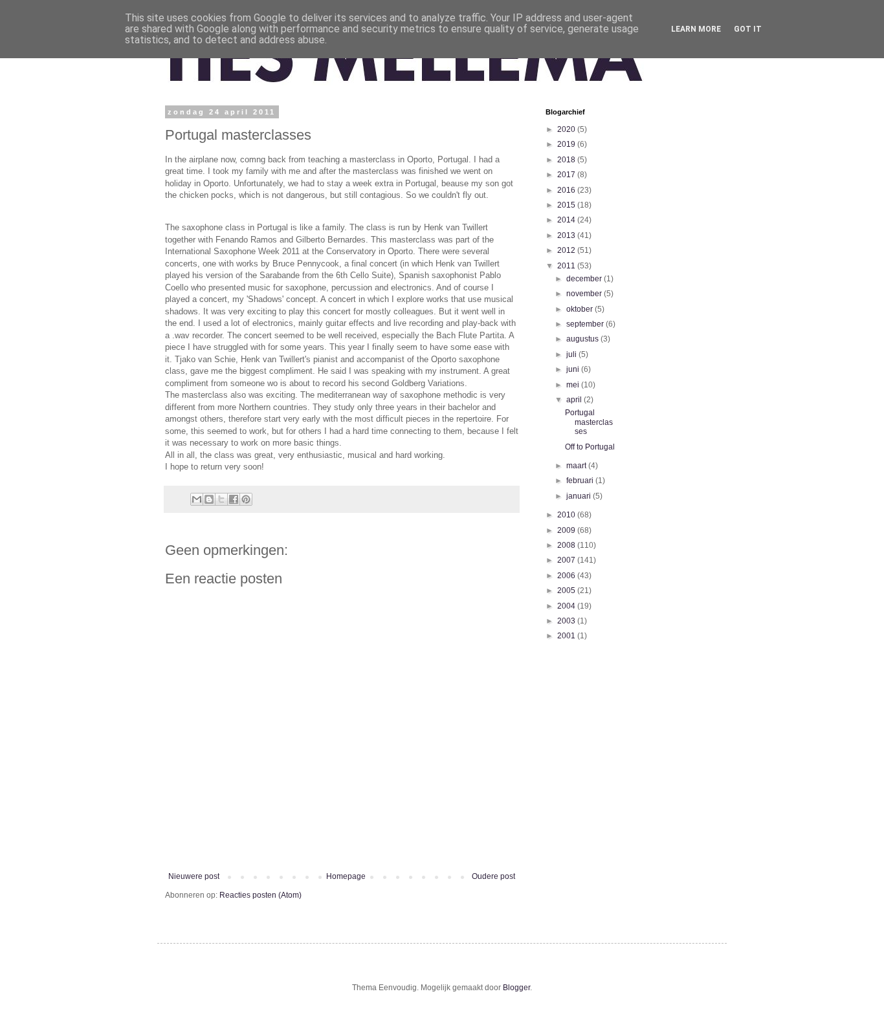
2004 (567, 606)
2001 (567, 635)
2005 (567, 590)
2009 (567, 530)
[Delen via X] (221, 499)
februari (580, 480)
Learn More (696, 29)
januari (579, 496)
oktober (580, 309)
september (586, 324)
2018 (567, 159)
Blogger (516, 987)
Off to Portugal (590, 446)
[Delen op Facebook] (233, 499)
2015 (567, 205)
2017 (567, 174)
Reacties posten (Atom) (260, 895)
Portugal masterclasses (589, 422)
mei (573, 384)
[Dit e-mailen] (196, 499)
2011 (567, 265)
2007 (567, 560)
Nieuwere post (193, 876)
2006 (567, 575)
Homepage (346, 876)
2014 (567, 219)
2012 (567, 250)
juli (572, 354)
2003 (567, 620)
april (575, 399)
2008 (567, 545)
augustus (583, 338)
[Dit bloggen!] (209, 499)
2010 (567, 514)
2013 (567, 235)
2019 (567, 144)
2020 (567, 129)
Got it (748, 29)
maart (577, 465)
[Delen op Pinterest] (245, 499)
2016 (567, 190)
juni (573, 369)
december (585, 278)
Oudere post (493, 876)
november (585, 293)
